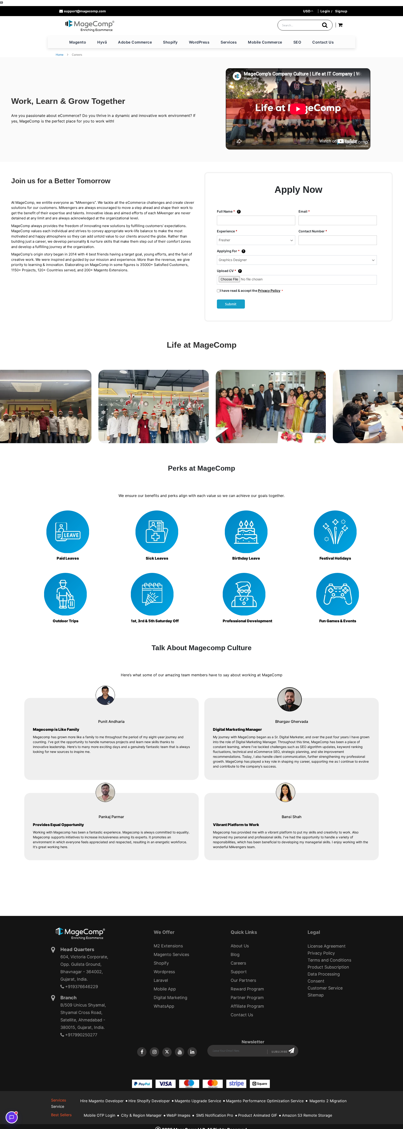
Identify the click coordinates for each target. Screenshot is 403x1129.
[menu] (201, 42)
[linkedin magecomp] (192, 1052)
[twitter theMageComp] (167, 1052)
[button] (308, 11)
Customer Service (325, 988)
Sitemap (316, 995)
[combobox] (305, 25)
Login (325, 11)
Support (239, 971)
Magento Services (171, 954)
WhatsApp (164, 1006)
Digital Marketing (170, 997)
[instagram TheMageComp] (154, 1052)
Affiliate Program (247, 1006)
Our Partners (243, 980)
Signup (341, 11)
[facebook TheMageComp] (141, 1052)
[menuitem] (78, 42)
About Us (240, 945)
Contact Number (313, 231)
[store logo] (89, 25)
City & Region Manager (141, 1115)
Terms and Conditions (329, 960)
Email (304, 211)
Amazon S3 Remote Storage (307, 1115)
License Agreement (327, 946)
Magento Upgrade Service (198, 1100)
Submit (230, 304)
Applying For (230, 251)
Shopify (161, 963)
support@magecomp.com (85, 11)
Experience (227, 231)
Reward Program (247, 988)
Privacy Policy (269, 290)
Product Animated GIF (257, 1115)
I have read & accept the (250, 290)
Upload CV (229, 271)
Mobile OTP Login (99, 1115)
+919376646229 (81, 986)
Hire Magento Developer (102, 1100)
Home (59, 54)
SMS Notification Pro (214, 1115)
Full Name (228, 211)
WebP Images (178, 1115)
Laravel (161, 980)
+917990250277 (81, 1034)
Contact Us (242, 1014)
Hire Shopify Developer (149, 1100)
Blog (235, 954)
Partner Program (247, 997)
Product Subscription (328, 967)
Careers (238, 963)
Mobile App (165, 988)
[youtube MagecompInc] (179, 1052)
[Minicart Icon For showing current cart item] (340, 26)
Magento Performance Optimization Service (265, 1100)
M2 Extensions (168, 945)
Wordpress (164, 971)
